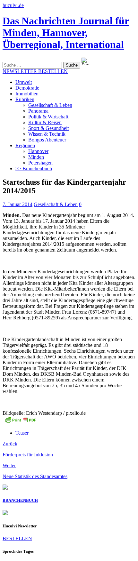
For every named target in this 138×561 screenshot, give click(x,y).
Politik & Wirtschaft (48, 116)
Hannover (38, 151)
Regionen (25, 145)
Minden (36, 157)
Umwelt (23, 82)
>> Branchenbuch (33, 168)
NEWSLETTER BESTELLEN (35, 71)
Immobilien (27, 93)
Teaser (22, 433)
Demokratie (27, 88)
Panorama (38, 111)
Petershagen (40, 162)
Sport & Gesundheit (48, 128)
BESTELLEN (17, 538)
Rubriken (24, 99)
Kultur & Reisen (45, 122)
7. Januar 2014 (17, 204)
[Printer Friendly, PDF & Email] (21, 422)
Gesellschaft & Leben (50, 105)
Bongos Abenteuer (47, 139)
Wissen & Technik (46, 134)
